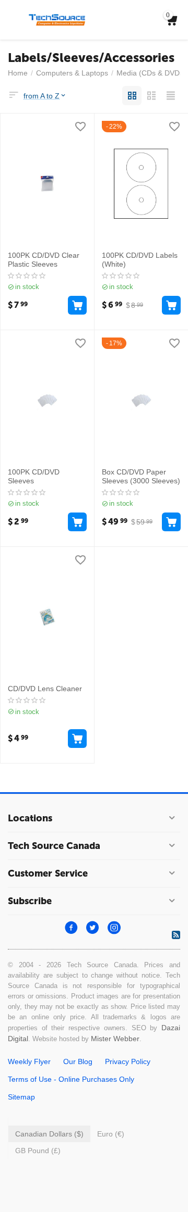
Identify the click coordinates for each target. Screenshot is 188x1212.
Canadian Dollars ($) (49, 1134)
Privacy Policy (127, 1061)
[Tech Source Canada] (57, 19)
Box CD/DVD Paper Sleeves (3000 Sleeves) (141, 476)
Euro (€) (110, 1134)
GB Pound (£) (38, 1150)
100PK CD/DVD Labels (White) (140, 259)
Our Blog (77, 1061)
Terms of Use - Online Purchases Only (71, 1079)
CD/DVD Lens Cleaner (45, 688)
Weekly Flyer (29, 1061)
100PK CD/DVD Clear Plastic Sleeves (43, 259)
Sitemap (21, 1097)
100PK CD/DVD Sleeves (34, 476)
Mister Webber (115, 1038)
